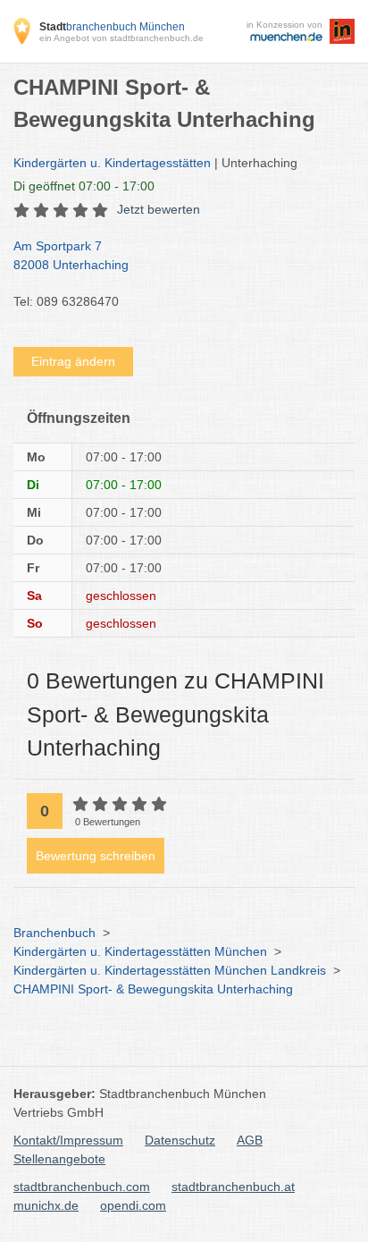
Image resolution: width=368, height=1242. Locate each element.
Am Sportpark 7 (71, 255)
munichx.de (46, 1205)
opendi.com (133, 1205)
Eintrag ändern (73, 361)
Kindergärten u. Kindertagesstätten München (140, 951)
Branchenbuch (54, 932)
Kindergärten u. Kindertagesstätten (112, 163)
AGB (250, 1140)
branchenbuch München (112, 27)
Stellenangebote (59, 1159)
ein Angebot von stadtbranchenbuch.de (121, 38)
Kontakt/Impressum (68, 1140)
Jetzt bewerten (158, 209)
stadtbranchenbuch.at (233, 1186)
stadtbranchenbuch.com (81, 1186)
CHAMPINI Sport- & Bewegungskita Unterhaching (153, 989)
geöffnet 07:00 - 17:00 (84, 186)
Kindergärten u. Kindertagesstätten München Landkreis (169, 970)
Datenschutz (180, 1140)
